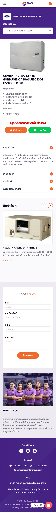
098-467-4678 (51, 3)
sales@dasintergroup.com (29, 469)
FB (21, 451)
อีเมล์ (7, 324)
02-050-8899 (39, 465)
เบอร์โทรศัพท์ (12, 313)
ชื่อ (7, 302)
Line (28, 451)
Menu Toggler (4, 3)
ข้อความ (9, 337)
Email (35, 451)
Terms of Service (31, 507)
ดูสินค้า (6, 260)
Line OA (42, 130)
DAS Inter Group (27, 4)
